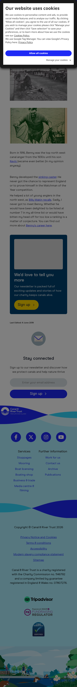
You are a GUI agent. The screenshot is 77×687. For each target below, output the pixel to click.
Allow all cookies (38, 53)
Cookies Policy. (22, 35)
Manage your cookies (57, 59)
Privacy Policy (25, 42)
